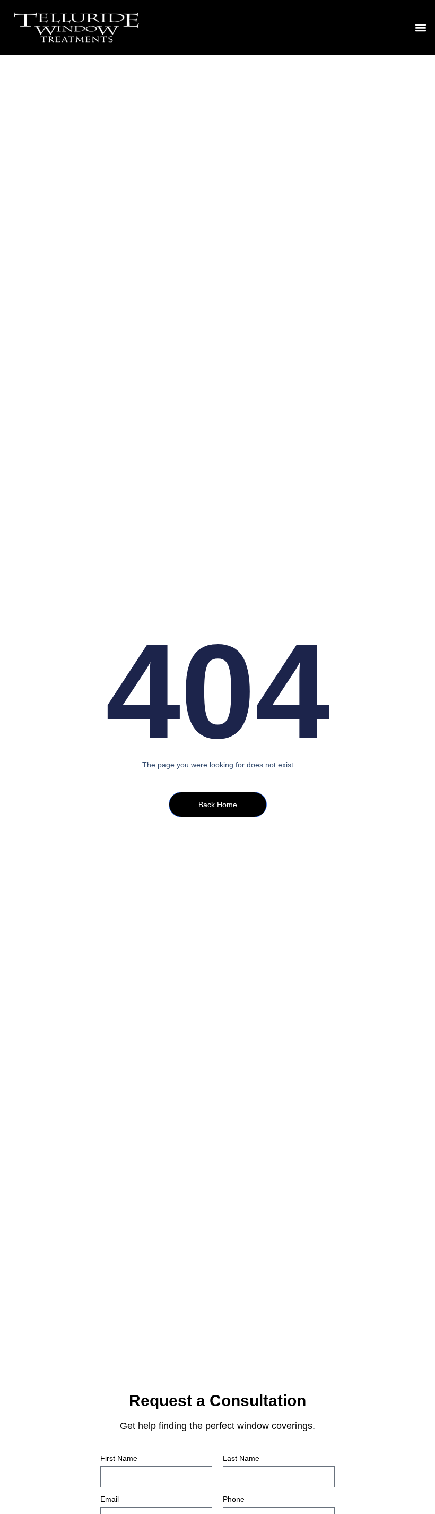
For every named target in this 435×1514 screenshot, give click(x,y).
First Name (118, 1458)
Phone (234, 1499)
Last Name (241, 1458)
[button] (421, 27)
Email (109, 1499)
